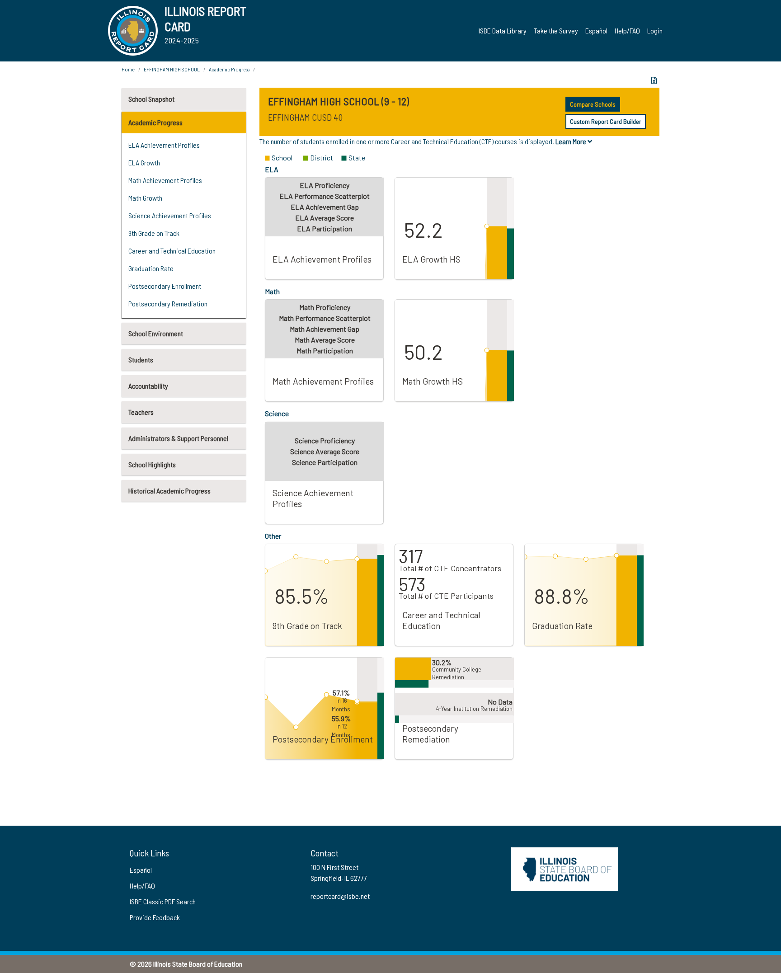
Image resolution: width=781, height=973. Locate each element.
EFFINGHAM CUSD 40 (305, 117)
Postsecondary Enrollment (164, 286)
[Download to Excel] (654, 80)
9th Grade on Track (153, 233)
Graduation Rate (151, 268)
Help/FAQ (627, 30)
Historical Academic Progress (169, 490)
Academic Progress (155, 122)
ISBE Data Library (503, 30)
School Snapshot (151, 98)
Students (140, 359)
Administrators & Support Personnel (178, 438)
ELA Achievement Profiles (164, 145)
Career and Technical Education (172, 250)
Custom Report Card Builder (605, 121)
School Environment (155, 333)
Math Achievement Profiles (165, 180)
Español (596, 30)
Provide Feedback (155, 917)
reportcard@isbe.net (340, 896)
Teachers (141, 412)
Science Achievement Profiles (169, 215)
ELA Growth (144, 162)
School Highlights (152, 464)
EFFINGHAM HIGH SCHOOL (172, 69)
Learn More (571, 141)
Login (655, 30)
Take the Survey (556, 30)
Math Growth (145, 197)
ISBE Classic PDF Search (163, 901)
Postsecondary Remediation (167, 303)
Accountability (148, 385)
